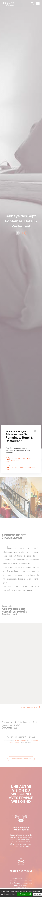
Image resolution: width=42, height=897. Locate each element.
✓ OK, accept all (24, 894)
